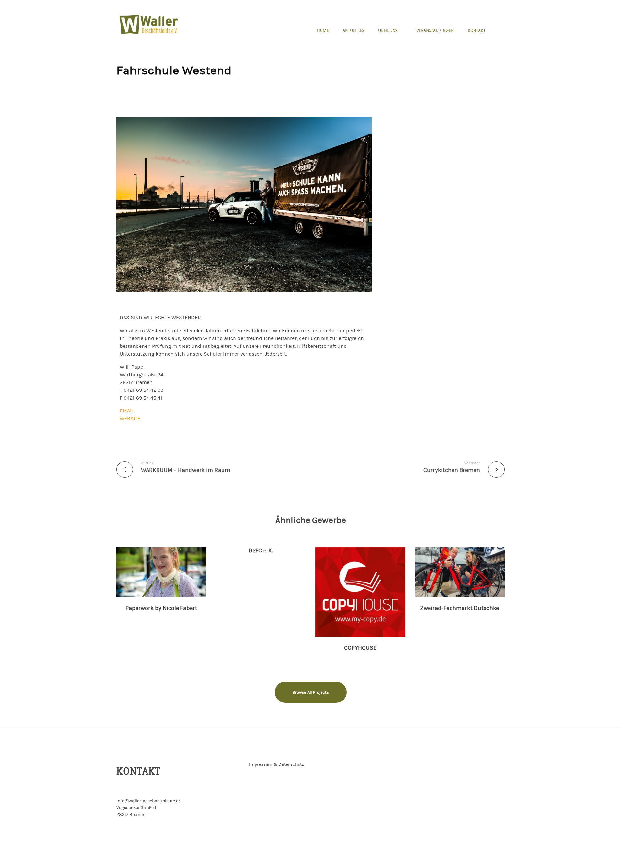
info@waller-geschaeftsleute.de (148, 801)
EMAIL (127, 411)
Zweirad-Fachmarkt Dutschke (459, 608)
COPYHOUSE (360, 648)
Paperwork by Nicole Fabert (161, 608)
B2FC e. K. (261, 550)
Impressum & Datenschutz (276, 764)
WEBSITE (130, 419)
